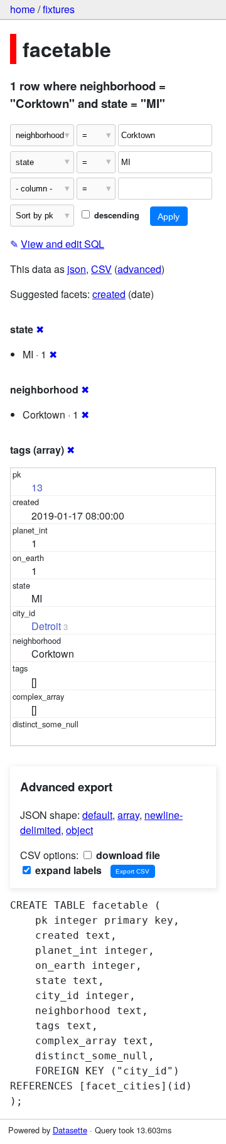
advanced (139, 269)
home (22, 9)
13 (37, 487)
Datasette (70, 1130)
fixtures (59, 9)
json (76, 269)
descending (115, 215)
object (79, 830)
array (128, 815)
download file (127, 855)
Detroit (46, 626)
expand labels (67, 870)
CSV (101, 269)
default (97, 815)
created (109, 294)
